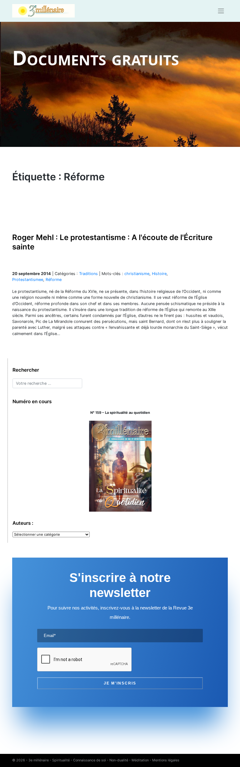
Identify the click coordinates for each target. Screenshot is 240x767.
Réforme (54, 279)
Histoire (159, 273)
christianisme (136, 273)
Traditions (88, 273)
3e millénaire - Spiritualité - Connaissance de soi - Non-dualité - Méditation (88, 760)
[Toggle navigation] (221, 11)
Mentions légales (165, 760)
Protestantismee (27, 279)
